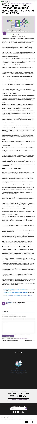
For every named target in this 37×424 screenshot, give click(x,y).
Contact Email (17, 303)
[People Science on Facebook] (15, 412)
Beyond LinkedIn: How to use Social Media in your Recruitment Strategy (16, 292)
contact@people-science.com (18, 406)
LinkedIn (9, 303)
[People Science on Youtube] (18, 412)
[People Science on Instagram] (20, 412)
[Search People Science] (26, 409)
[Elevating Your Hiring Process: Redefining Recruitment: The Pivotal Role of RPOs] (18, 24)
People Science (10, 34)
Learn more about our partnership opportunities (18, 399)
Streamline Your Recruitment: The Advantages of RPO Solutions (14, 289)
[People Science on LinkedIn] (13, 412)
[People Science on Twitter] (23, 412)
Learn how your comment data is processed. (21, 338)
